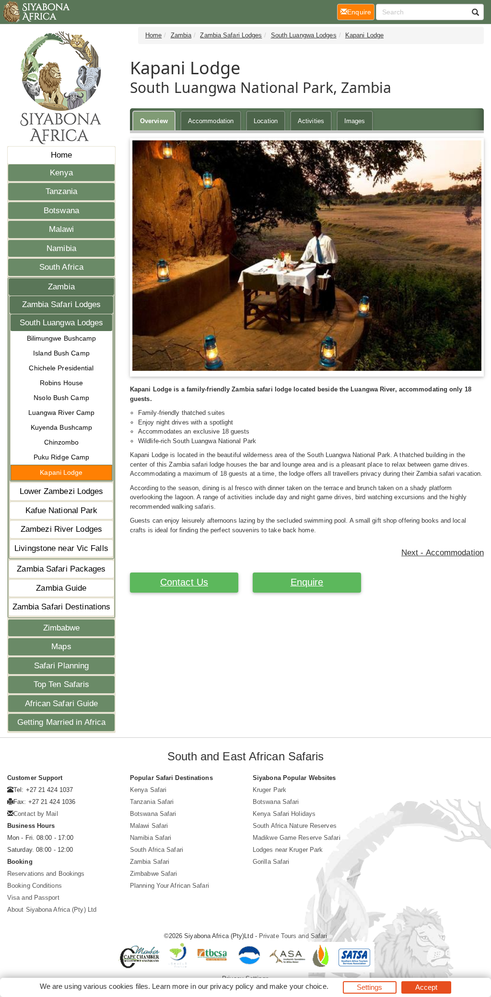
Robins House (61, 383)
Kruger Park (269, 789)
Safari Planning (61, 665)
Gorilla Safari (271, 861)
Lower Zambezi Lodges (62, 491)
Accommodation (211, 121)
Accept (426, 987)
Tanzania (62, 191)
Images (354, 121)
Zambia (61, 286)
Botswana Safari (153, 813)
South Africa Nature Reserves (295, 825)
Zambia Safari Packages (61, 568)
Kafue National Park (61, 510)
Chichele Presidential (61, 368)
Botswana (61, 210)
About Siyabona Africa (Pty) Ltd (51, 909)
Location (266, 121)
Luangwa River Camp (61, 412)
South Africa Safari (156, 849)
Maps (61, 646)
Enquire (307, 582)
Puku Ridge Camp (62, 457)
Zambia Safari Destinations (61, 606)
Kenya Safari (148, 789)
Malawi (61, 229)
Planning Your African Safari (169, 885)
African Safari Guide (61, 703)
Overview (154, 121)
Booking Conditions (34, 885)
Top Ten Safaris (62, 684)
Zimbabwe (61, 627)
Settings (370, 987)
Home (61, 155)
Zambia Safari (149, 861)
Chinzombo (61, 442)
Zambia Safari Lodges (61, 304)
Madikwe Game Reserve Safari (296, 837)
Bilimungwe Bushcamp (61, 338)
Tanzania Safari (152, 801)
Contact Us (184, 582)
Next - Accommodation (442, 552)
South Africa (61, 267)
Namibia (61, 248)
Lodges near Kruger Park (288, 849)
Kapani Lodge (61, 472)
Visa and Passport (33, 897)
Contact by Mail (35, 813)
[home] (35, 12)
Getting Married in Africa (61, 722)
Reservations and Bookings (46, 873)
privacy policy (232, 986)
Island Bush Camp (61, 353)
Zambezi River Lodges (61, 529)
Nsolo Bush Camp (61, 397)
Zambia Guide (61, 588)
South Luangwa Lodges (62, 322)
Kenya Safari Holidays (284, 813)
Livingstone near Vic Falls (61, 548)
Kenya (61, 172)
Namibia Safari (150, 837)
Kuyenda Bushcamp (62, 427)
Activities (311, 121)
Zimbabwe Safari (153, 873)
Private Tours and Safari (293, 936)
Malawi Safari (149, 825)
